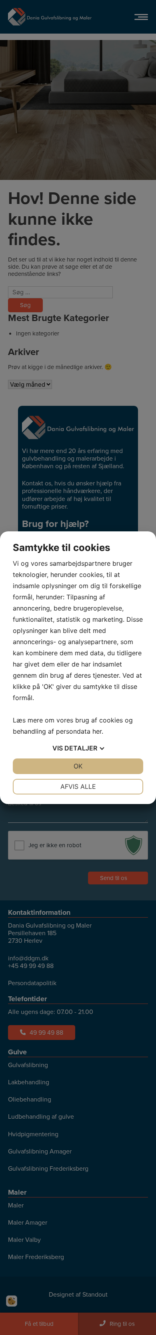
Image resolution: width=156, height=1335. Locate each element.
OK (78, 766)
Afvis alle (78, 786)
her (97, 731)
